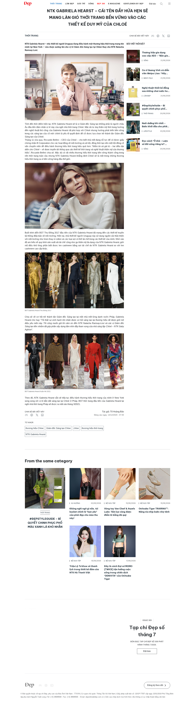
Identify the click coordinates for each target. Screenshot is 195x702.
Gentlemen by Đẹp (134, 4)
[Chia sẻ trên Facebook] (152, 35)
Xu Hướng (75, 503)
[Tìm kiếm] (161, 3)
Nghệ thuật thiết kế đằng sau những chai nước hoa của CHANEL (155, 91)
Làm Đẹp (69, 4)
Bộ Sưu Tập (110, 503)
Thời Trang (56, 4)
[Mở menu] (169, 3)
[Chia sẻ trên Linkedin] (168, 35)
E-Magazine (114, 4)
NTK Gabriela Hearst (35, 434)
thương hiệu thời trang (92, 428)
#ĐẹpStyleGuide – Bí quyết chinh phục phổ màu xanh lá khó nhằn (154, 108)
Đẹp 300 (101, 4)
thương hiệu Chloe (35, 428)
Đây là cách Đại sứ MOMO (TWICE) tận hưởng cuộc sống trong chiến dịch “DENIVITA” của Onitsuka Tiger (118, 572)
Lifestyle (148, 131)
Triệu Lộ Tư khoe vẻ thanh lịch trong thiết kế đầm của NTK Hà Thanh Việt (84, 569)
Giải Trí (81, 4)
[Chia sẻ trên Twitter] (163, 35)
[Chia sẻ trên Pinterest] (158, 35)
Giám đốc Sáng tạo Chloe (58, 428)
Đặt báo (152, 4)
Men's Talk (148, 78)
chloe (76, 428)
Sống (91, 4)
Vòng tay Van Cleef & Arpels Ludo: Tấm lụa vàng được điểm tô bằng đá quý (119, 511)
